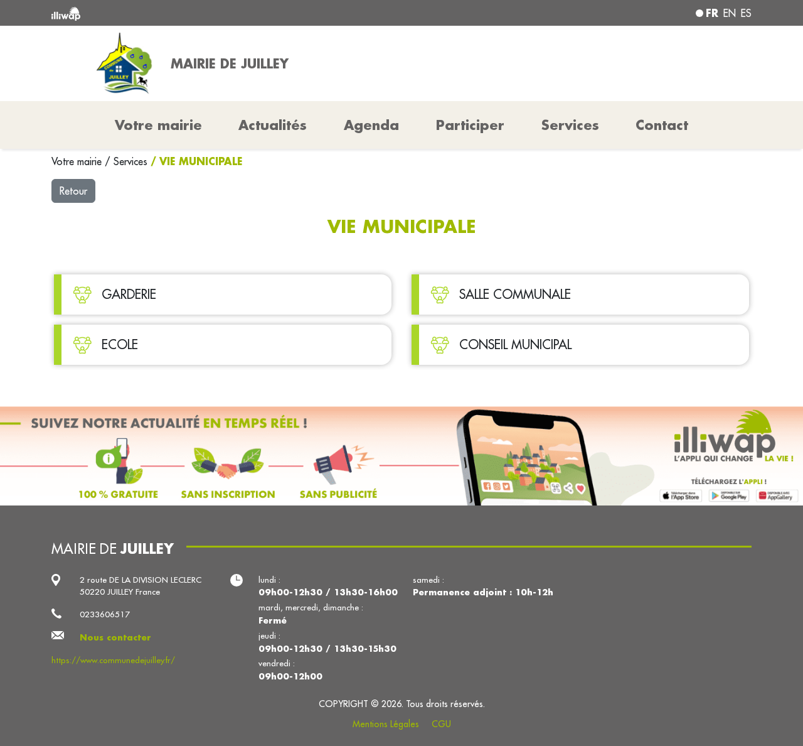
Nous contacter (115, 637)
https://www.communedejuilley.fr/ (113, 660)
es (746, 13)
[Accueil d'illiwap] (193, 13)
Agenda (371, 125)
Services (132, 161)
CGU (441, 724)
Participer (470, 125)
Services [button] (570, 125)
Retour (73, 191)
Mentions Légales (386, 724)
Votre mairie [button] (158, 125)
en (729, 13)
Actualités (272, 125)
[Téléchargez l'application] (401, 455)
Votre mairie (78, 161)
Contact (661, 125)
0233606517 (105, 614)
